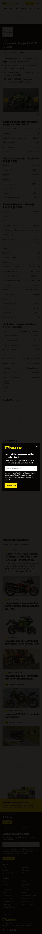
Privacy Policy (18, 475)
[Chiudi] (36, 446)
